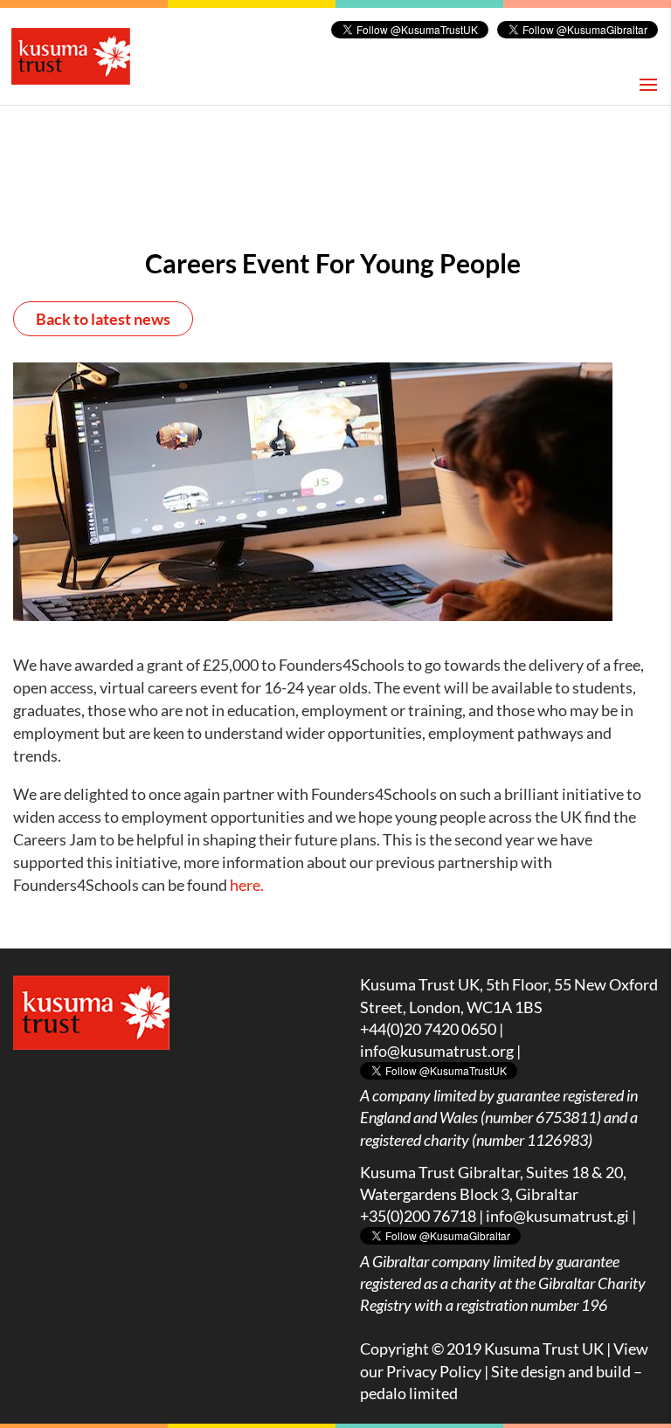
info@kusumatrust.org (437, 1050)
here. (247, 884)
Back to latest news (103, 318)
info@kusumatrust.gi (557, 1215)
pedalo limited (409, 1393)
